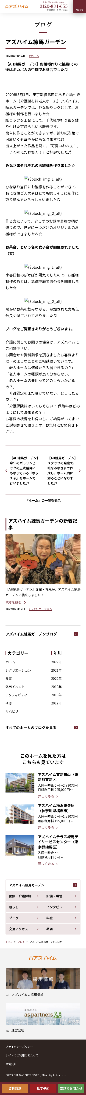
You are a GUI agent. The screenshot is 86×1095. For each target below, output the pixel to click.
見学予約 (43, 1088)
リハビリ (12, 711)
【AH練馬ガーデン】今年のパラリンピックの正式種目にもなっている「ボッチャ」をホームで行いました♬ (24, 470)
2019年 (56, 686)
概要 (49, 929)
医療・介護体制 (20, 896)
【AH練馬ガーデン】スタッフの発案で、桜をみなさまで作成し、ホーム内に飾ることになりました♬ (61, 470)
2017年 (56, 703)
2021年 (56, 670)
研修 (9, 703)
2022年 (56, 662)
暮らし (14, 907)
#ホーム (34, 56)
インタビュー (56, 907)
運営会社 (11, 1064)
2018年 (56, 695)
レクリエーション (18, 670)
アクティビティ (16, 695)
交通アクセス (18, 929)
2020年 (56, 678)
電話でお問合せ (71, 1088)
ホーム (10, 662)
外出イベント (15, 686)
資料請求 (14, 1088)
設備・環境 (54, 896)
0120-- (54, 6)
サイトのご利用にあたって (22, 1055)
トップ (9, 941)
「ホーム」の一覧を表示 (43, 500)
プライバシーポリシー (19, 1046)
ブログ (14, 918)
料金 (49, 918)
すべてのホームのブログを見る (31, 727)
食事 (9, 678)
